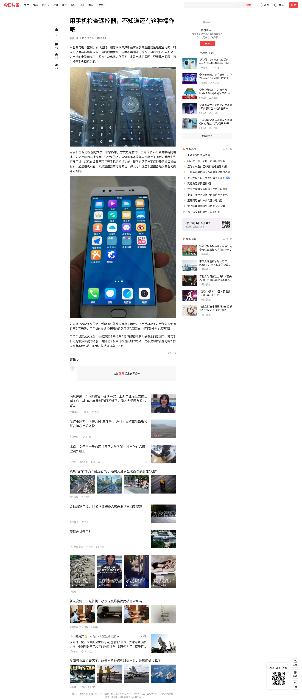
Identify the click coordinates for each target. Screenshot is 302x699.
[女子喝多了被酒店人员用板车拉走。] (136, 571)
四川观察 (74, 497)
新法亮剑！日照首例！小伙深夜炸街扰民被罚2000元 (106, 601)
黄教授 (73, 686)
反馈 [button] (295, 676)
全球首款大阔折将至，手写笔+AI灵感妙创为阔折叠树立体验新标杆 (215, 106)
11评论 (89, 546)
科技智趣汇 (101, 37)
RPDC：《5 (124, 693)
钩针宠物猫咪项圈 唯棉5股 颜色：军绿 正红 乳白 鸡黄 (215, 308)
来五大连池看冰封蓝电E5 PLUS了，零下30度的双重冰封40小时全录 (215, 263)
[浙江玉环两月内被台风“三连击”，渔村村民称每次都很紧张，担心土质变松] (163, 429)
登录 (293, 5)
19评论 (85, 411)
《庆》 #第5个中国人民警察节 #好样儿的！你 (215, 293)
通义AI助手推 (86, 693)
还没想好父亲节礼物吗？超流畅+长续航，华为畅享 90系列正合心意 (215, 121)
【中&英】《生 (138, 693)
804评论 (83, 461)
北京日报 (74, 521)
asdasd (98, 693)
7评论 (82, 686)
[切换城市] (48, 5)
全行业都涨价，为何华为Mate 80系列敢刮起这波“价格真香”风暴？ (214, 91)
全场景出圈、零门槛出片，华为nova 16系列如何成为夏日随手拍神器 (215, 76)
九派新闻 (74, 436)
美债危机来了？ (81, 532)
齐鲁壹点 (74, 411)
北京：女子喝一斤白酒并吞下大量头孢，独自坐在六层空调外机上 (107, 449)
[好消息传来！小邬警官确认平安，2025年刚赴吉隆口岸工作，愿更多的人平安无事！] (109, 571)
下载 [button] (294, 684)
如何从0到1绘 (166, 693)
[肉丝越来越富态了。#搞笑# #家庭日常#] (163, 571)
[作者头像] (207, 22)
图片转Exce (152, 693)
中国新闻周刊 (76, 546)
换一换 (229, 148)
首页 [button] (295, 665)
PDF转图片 (125, 696)
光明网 (73, 461)
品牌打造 (136, 696)
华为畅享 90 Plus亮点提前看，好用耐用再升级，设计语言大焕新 (215, 61)
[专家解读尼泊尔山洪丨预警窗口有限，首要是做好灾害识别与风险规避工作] (82, 571)
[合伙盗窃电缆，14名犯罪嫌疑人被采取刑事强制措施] (163, 514)
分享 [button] (56, 68)
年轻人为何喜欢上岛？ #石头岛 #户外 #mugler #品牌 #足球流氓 (215, 278)
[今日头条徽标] (12, 5)
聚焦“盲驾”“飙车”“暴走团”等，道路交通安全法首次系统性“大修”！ (115, 471)
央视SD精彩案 (111, 693)
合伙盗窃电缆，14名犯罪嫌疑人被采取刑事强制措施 (106, 506)
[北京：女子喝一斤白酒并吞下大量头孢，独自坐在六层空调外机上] (163, 454)
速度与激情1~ (111, 696)
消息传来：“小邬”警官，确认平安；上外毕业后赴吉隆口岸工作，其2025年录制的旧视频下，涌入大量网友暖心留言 (108, 400)
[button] (26, 5)
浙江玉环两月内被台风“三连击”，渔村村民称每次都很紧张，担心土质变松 (108, 423)
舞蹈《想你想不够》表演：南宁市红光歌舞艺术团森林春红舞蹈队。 (215, 247)
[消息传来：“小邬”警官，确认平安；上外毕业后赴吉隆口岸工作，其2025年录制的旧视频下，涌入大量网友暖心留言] (163, 403)
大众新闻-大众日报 (79, 626)
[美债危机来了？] (163, 539)
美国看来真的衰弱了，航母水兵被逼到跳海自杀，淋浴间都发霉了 (115, 661)
